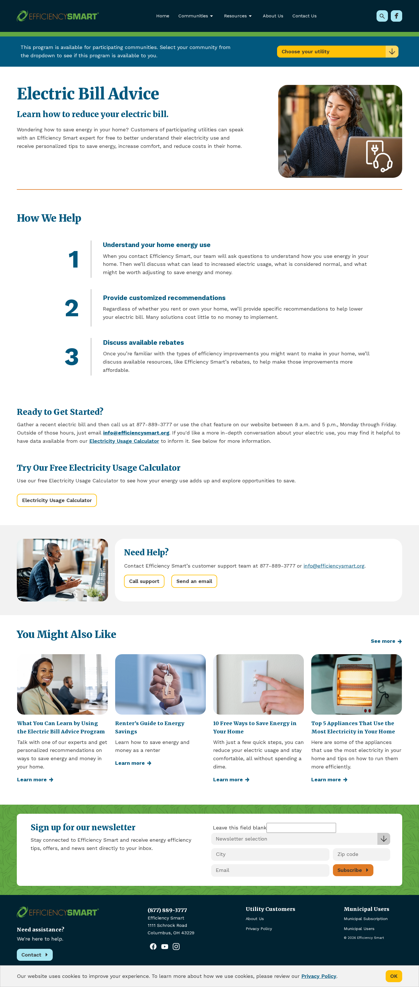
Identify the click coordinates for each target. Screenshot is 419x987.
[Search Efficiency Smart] (382, 16)
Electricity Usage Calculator (57, 500)
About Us (273, 16)
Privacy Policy (259, 928)
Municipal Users (359, 928)
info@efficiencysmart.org (334, 566)
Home (162, 16)
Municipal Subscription (366, 918)
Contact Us (304, 16)
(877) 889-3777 (167, 910)
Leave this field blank (240, 828)
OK (394, 976)
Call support (144, 581)
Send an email (194, 581)
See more (383, 641)
